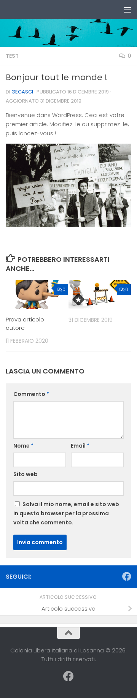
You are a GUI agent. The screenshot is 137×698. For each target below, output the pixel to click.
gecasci (22, 91)
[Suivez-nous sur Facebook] (126, 576)
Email (80, 446)
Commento (31, 394)
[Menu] (127, 9)
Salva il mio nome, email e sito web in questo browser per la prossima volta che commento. (66, 513)
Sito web (25, 474)
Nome (23, 446)
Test (12, 56)
